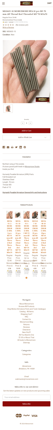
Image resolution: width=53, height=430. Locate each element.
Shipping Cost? (26, 314)
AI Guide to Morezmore (26, 340)
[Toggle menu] (3, 3)
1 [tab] (26, 278)
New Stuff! (26, 332)
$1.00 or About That (26, 337)
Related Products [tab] (26, 205)
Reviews (26, 327)
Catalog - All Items (26, 312)
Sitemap (26, 343)
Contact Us (26, 319)
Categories (26, 354)
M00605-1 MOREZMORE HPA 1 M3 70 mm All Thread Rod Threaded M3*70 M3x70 (26, 235)
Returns (26, 324)
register (11, 22)
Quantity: (26, 119)
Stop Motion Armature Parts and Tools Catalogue (26, 309)
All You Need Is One (26, 335)
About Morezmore (26, 304)
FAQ (26, 317)
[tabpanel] (9, 244)
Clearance (26, 330)
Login (5, 22)
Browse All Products (26, 306)
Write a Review (8, 28)
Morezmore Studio (32, 167)
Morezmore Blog (26, 322)
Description (26, 157)
